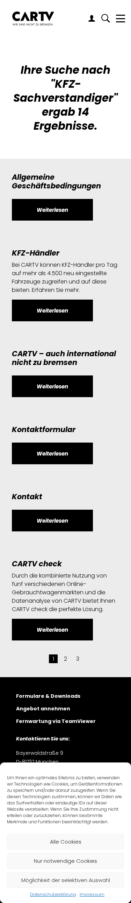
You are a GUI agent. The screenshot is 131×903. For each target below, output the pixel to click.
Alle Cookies (65, 841)
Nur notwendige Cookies (65, 861)
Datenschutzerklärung (53, 894)
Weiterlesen (52, 210)
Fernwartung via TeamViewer (56, 722)
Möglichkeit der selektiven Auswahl (65, 880)
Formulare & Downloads (48, 697)
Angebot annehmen (43, 709)
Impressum (92, 894)
